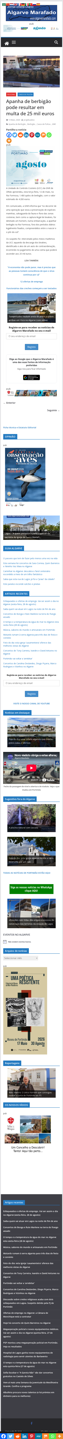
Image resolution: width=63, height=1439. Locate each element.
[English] (15, 4)
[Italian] (27, 4)
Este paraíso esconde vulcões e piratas (21, 584)
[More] (9, 140)
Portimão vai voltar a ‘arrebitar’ (17, 658)
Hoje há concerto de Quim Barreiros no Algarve (27, 1323)
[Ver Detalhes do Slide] (31, 528)
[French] (19, 4)
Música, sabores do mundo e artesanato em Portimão (29, 629)
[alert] (31, 942)
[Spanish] (38, 4)
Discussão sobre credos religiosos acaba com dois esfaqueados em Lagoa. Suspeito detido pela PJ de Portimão (28, 1303)
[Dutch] (12, 4)
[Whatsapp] (49, 135)
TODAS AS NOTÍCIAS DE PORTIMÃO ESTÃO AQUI (26, 872)
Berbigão (31, 124)
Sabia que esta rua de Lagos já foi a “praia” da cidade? (29, 579)
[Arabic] (4, 4)
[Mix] (43, 135)
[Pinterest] (31, 135)
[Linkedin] (26, 135)
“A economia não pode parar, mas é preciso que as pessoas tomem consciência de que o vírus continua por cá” (31, 271)
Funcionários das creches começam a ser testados (31, 288)
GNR (54, 124)
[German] (23, 4)
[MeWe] (37, 135)
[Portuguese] (31, 4)
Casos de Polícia (25, 94)
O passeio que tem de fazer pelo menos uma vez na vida (30, 558)
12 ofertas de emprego (31, 281)
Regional (11, 94)
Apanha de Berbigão (17, 124)
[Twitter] (14, 135)
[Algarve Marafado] (6, 43)
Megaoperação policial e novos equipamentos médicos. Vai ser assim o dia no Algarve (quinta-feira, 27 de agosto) (31, 1333)
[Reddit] (20, 135)
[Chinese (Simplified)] (8, 4)
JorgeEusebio (29, 120)
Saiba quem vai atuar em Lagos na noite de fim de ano (29, 609)
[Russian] (34, 4)
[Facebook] (9, 135)
